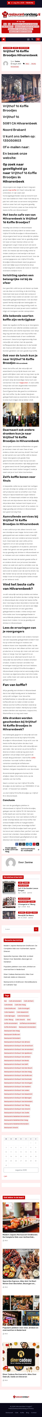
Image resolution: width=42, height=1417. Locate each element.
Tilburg (32, 901)
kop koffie (12, 190)
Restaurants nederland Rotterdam (16, 1124)
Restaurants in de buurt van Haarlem (17, 1087)
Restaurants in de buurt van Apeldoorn (18, 1053)
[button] (32, 39)
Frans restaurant (24, 898)
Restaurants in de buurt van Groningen (18, 1083)
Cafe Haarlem (9, 1012)
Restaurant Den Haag (12, 1031)
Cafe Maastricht (22, 1012)
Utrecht (34, 912)
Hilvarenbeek (7, 48)
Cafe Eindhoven (10, 1008)
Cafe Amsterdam (7, 26)
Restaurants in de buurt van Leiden (16, 1090)
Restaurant (9, 1413)
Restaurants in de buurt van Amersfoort (18, 1046)
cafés (33, 758)
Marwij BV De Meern (26, 915)
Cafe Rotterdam (23, 1016)
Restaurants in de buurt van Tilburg (16, 1105)
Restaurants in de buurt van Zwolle (16, 1113)
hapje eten (23, 383)
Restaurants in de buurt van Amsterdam (24, 24)
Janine (17, 61)
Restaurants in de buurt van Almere (17, 1042)
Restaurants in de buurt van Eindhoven (18, 1075)
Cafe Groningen (23, 1008)
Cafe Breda (8, 1005)
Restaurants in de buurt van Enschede (18, 1079)
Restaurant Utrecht (11, 1128)
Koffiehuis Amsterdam (28, 1023)
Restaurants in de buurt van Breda (16, 1061)
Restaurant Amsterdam (27, 1027)
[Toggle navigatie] (28, 39)
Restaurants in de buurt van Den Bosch (18, 1068)
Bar (9, 24)
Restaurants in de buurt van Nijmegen (17, 1098)
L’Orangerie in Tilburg (26, 904)
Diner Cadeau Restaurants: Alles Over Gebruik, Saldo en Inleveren (19, 1375)
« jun (5, 1176)
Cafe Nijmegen (9, 1016)
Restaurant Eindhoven (12, 1034)
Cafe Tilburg (8, 1020)
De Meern (21, 912)
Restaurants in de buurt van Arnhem (17, 1057)
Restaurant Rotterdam (12, 1038)
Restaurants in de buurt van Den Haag (27, 26)
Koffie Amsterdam (11, 1023)
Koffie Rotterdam (10, 1027)
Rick (28, 907)
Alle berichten (20, 1406)
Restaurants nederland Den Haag (16, 1120)
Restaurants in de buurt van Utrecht (17, 1109)
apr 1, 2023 (22, 893)
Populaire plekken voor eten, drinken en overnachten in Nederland (20, 1329)
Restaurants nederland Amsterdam (20, 31)
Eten (5, 24)
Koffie (15, 48)
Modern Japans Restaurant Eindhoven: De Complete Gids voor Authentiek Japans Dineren (20, 948)
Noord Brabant (24, 48)
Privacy (31, 1408)
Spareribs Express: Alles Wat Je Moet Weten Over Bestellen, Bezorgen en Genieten (18, 959)
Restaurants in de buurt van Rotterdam (20, 29)
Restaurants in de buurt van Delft (16, 1064)
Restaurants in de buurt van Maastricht (18, 1094)
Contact (33, 1413)
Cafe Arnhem (29, 1001)
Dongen (26, 882)
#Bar (27, 64)
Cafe (20, 882)
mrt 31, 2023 (22, 918)
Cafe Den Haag (20, 1005)
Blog (7, 1205)
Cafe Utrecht (20, 1020)
